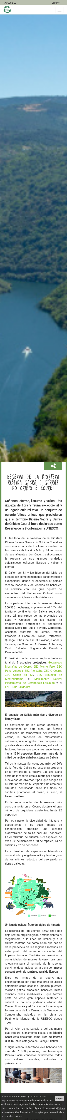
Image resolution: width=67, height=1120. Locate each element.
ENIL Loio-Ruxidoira (17, 687)
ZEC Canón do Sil (19, 675)
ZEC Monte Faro (44, 666)
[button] (53, 466)
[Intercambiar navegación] (59, 10)
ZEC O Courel (52, 670)
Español (56, 2)
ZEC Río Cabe (33, 670)
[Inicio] (9, 9)
